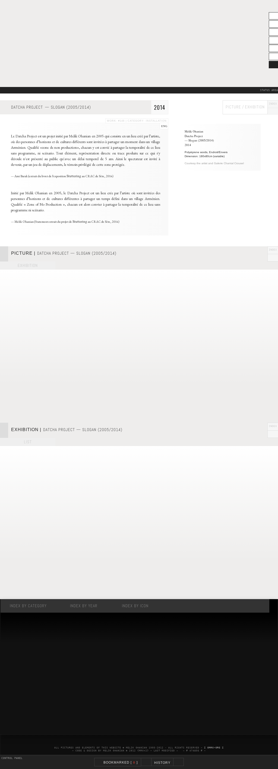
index (273, 104)
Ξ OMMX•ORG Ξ (214, 748)
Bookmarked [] (119, 763)
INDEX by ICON (135, 606)
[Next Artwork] (178, 762)
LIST (28, 442)
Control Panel (12, 758)
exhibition (255, 106)
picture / (235, 106)
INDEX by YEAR (83, 606)
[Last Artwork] (146, 762)
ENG (164, 126)
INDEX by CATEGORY (28, 606)
